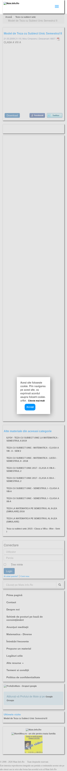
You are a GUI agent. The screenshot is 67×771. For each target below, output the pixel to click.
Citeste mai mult (36, 400)
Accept (30, 407)
